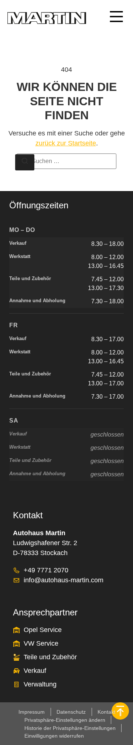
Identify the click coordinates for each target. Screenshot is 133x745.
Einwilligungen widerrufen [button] (54, 736)
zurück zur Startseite (65, 143)
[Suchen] (24, 162)
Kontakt (106, 712)
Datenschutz (71, 712)
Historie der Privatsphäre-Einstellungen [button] (70, 728)
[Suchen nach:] (66, 161)
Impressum (31, 712)
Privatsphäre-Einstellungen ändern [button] (64, 720)
